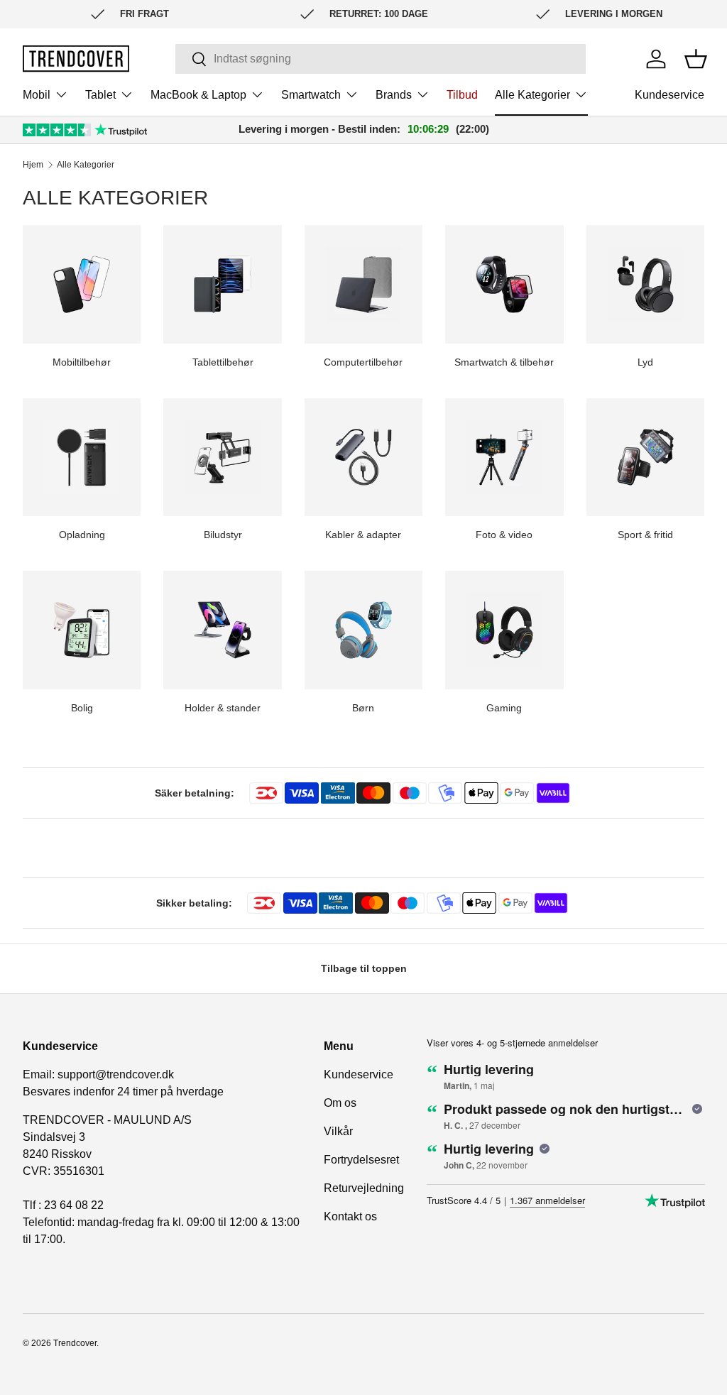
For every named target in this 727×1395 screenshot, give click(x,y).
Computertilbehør (363, 362)
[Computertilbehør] (363, 284)
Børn (363, 707)
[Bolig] (82, 630)
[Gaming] (504, 630)
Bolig (82, 707)
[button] (695, 59)
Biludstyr (223, 534)
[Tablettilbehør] (222, 284)
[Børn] (363, 630)
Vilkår (338, 1131)
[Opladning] (82, 457)
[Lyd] (645, 284)
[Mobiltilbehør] (82, 284)
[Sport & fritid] (645, 457)
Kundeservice (669, 95)
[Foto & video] (504, 457)
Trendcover (75, 1343)
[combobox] (380, 59)
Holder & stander (223, 707)
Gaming (504, 707)
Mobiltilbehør (82, 362)
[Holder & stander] (222, 630)
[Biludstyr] (222, 457)
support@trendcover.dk (116, 1074)
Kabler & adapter (363, 534)
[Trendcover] (76, 59)
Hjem (33, 164)
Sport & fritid (645, 534)
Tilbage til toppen (364, 968)
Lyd (645, 362)
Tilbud (462, 95)
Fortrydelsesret (361, 1160)
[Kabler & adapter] (363, 457)
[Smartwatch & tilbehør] (504, 284)
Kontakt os (350, 1216)
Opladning (82, 534)
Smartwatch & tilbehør (504, 362)
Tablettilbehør (222, 362)
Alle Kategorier (85, 164)
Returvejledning (364, 1188)
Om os (340, 1103)
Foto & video (504, 534)
